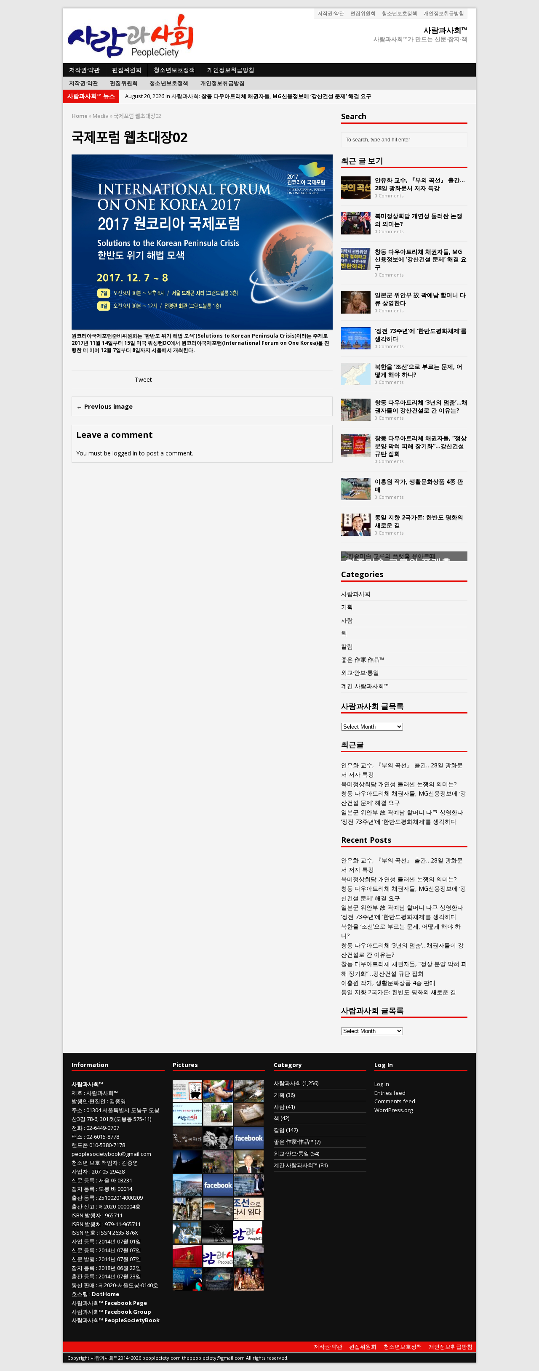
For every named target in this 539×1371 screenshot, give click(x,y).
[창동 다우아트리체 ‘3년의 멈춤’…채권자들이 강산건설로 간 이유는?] (356, 416)
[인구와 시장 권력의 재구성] (218, 1286)
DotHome (105, 1294)
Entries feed (390, 1093)
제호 (77, 1093)
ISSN (77, 1232)
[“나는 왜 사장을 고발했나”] (249, 1168)
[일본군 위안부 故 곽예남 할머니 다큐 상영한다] (356, 309)
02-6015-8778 (102, 1136)
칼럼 (347, 646)
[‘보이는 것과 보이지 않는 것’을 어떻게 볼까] (187, 1168)
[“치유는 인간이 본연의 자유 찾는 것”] (249, 1262)
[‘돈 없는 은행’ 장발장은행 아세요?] (187, 1097)
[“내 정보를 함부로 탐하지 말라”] (218, 1215)
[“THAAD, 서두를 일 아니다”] (249, 1097)
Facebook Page (125, 1303)
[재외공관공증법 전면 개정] (218, 1262)
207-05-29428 (108, 1171)
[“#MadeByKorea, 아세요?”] (249, 1144)
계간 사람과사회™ (365, 686)
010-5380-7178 (107, 1145)
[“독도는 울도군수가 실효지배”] (218, 1168)
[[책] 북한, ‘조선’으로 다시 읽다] (249, 1215)
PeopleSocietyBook (132, 1320)
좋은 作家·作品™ (362, 659)
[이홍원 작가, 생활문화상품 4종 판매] (356, 495)
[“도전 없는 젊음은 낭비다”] (218, 1097)
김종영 (117, 1101)
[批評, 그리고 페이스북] (218, 1191)
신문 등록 (83, 1180)
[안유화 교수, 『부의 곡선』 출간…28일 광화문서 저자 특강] (356, 194)
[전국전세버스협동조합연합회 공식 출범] (187, 1262)
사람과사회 (356, 594)
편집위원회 (363, 13)
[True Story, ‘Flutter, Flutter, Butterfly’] (187, 1286)
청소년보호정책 (399, 13)
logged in (124, 453)
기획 (347, 607)
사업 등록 (83, 1241)
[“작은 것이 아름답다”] (249, 1121)
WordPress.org (393, 1110)
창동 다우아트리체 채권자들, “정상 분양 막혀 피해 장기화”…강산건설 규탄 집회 (421, 445)
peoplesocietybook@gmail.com (111, 1154)
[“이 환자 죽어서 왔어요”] (218, 1144)
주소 (77, 1110)
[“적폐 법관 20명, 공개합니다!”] (249, 1191)
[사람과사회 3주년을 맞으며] (247, 1239)
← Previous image (104, 406)
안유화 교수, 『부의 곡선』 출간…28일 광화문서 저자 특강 (420, 184)
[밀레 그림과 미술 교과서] (187, 1215)
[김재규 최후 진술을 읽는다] (187, 1239)
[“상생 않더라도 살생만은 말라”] (218, 1121)
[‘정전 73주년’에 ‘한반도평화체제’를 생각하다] (356, 345)
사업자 (80, 1171)
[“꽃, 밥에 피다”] (187, 1144)
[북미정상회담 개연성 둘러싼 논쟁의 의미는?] (356, 230)
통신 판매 (83, 1285)
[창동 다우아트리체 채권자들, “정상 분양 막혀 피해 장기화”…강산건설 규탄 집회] (356, 452)
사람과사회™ (102, 1093)
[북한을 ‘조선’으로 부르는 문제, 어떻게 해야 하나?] (356, 380)
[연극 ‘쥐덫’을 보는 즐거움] (249, 1286)
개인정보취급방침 (444, 13)
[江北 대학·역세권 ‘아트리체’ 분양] (187, 1191)
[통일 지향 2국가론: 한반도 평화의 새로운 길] (356, 531)
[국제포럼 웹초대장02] (202, 325)
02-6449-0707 (102, 1127)
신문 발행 (83, 1259)
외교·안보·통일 (360, 672)
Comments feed (394, 1101)
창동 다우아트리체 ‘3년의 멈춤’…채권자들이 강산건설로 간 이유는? (421, 406)
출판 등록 (83, 1197)
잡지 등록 (83, 1189)
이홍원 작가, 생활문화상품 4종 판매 (419, 485)
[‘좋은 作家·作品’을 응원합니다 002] (187, 1121)
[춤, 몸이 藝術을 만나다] (217, 1239)
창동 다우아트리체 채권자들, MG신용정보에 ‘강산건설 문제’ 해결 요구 (421, 259)
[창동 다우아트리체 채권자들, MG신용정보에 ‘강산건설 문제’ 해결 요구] (356, 265)
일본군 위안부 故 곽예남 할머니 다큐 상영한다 (420, 298)
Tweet (143, 379)
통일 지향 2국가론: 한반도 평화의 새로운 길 (419, 521)
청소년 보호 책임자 (95, 1162)
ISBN (77, 1215)
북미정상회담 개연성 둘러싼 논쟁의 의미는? (418, 219)
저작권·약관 (331, 13)
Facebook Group (127, 1311)
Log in (381, 1084)
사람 (347, 620)
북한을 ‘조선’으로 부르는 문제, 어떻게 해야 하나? (418, 370)
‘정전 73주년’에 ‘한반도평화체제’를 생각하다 (421, 334)
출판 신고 (83, 1206)
